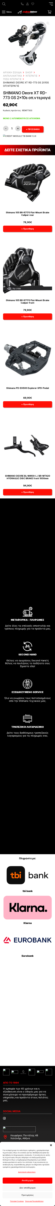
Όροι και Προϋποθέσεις (34, 1201)
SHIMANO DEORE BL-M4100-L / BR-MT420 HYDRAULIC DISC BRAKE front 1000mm (27, 477)
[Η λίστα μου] (32, 4)
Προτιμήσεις (27, 1195)
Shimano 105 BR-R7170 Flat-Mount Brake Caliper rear (27, 213)
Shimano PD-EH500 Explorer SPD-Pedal (27, 388)
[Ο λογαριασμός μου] (27, 4)
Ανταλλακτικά (12, 75)
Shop (28, 72)
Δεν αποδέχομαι (27, 1187)
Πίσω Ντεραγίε (12, 79)
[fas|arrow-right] (27, 636)
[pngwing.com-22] (27, 908)
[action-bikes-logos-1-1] (27, 12)
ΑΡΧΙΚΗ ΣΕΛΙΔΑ (12, 72)
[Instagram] (4, 1118)
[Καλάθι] (49, 12)
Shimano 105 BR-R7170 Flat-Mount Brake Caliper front (27, 301)
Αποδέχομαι (27, 1180)
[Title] (22, 4)
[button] (51, 1145)
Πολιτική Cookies (17, 1201)
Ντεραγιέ (31, 75)
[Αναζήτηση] (3, 4)
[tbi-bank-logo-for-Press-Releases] (27, 875)
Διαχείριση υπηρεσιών (27, 1172)
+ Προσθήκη (33, 129)
